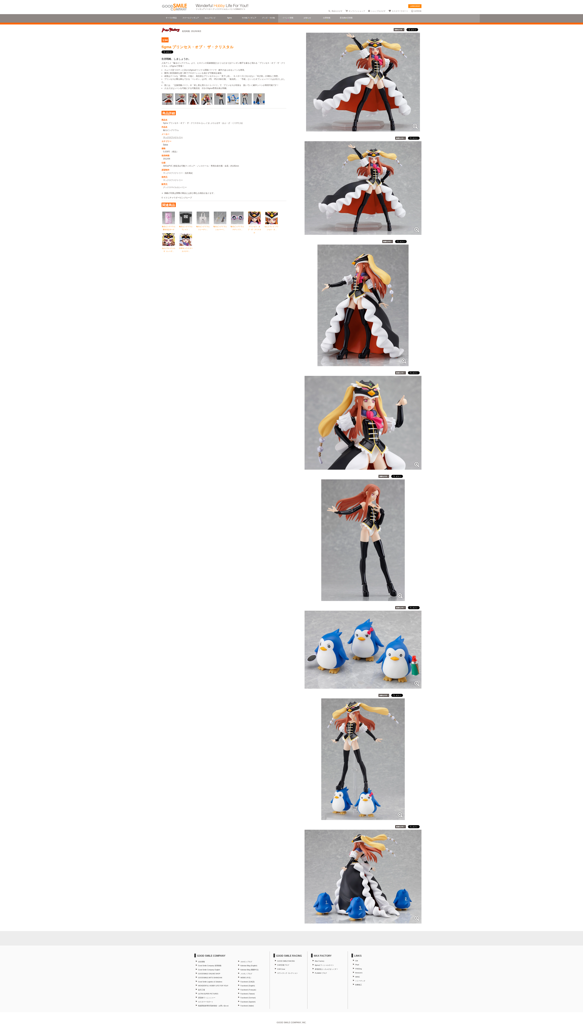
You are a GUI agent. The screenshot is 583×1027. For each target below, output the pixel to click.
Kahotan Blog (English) (248, 966)
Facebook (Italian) (247, 1006)
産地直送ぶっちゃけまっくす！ (326, 969)
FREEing (358, 969)
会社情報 (201, 962)
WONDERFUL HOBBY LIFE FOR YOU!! (213, 986)
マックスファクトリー (173, 137)
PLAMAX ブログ (321, 973)
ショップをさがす (378, 11)
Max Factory (319, 961)
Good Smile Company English (209, 970)
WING (357, 977)
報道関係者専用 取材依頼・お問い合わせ (213, 1006)
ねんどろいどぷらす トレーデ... (168, 249)
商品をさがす (337, 11)
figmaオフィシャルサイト (324, 965)
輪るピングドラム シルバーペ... (220, 228)
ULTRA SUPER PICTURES (208, 994)
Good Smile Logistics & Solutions (210, 982)
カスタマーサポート (400, 11)
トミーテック (360, 981)
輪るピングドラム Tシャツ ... (186, 228)
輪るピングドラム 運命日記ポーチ (168, 228)
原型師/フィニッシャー (206, 998)
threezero (358, 973)
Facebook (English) (247, 986)
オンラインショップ (357, 11)
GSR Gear (281, 969)
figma (165, 144)
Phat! (357, 965)
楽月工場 (201, 990)
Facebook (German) (248, 998)
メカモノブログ (246, 974)
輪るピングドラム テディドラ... (237, 228)
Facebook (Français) (248, 990)
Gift (356, 961)
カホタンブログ (246, 962)
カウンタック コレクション (287, 973)
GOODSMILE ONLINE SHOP (209, 974)
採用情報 (417, 11)
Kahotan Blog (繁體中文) (249, 970)
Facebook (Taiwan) (247, 994)
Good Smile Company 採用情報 (209, 966)
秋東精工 (358, 985)
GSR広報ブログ (283, 965)
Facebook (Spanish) (248, 1002)
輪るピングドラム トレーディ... (203, 228)
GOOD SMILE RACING (286, 961)
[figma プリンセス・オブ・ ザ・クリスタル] (363, 130)
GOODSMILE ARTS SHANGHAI (210, 978)
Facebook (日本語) (247, 982)
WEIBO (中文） (246, 978)
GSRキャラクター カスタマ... (186, 249)
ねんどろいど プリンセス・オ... (271, 228)
